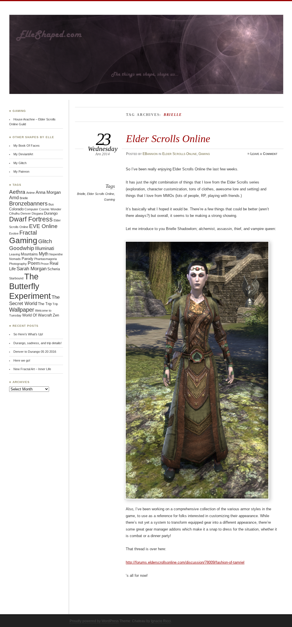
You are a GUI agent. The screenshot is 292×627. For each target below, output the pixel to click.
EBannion (150, 154)
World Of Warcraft (37, 315)
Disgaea (37, 213)
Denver (26, 213)
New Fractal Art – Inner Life (32, 369)
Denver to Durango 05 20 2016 (34, 351)
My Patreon (21, 171)
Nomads (15, 259)
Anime (30, 192)
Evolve (14, 233)
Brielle (81, 193)
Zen (56, 315)
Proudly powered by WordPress (94, 621)
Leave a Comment (263, 154)
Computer (31, 209)
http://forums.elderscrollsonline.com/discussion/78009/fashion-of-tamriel (185, 562)
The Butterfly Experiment (30, 286)
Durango (51, 213)
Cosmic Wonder (50, 209)
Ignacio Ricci (161, 621)
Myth (43, 253)
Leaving (14, 254)
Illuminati (44, 248)
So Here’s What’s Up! (28, 334)
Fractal (28, 232)
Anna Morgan (48, 192)
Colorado (16, 209)
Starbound (16, 278)
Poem (34, 263)
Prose (44, 263)
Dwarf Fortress (31, 219)
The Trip (45, 304)
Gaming (204, 154)
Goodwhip (21, 248)
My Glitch (20, 163)
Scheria (53, 269)
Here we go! (21, 360)
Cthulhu (14, 213)
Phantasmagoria (45, 259)
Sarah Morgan (31, 268)
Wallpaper (21, 310)
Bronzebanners (28, 203)
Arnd (14, 197)
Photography (18, 263)
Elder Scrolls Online (168, 138)
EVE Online (43, 226)
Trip (55, 304)
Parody (27, 259)
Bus (51, 204)
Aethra (17, 192)
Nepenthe (56, 254)
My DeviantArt (23, 154)
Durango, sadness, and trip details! (37, 343)
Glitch (45, 241)
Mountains (29, 254)
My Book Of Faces (26, 145)
